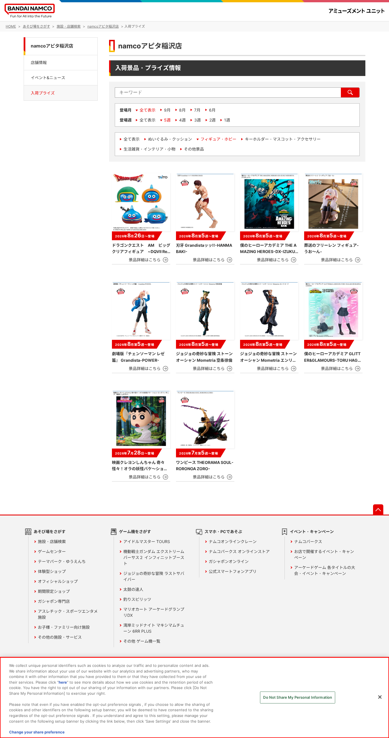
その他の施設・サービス (60, 637)
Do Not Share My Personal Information (297, 697)
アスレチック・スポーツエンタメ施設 (68, 614)
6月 (212, 110)
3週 (197, 120)
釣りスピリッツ (137, 599)
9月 (167, 110)
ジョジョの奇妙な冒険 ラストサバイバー (153, 576)
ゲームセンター (52, 551)
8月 (182, 110)
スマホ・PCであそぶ (223, 531)
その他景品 (194, 149)
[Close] (380, 697)
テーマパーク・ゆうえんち (62, 561)
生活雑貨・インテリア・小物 (149, 149)
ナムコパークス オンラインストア (239, 551)
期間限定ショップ (54, 591)
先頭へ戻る (378, 509)
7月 (197, 110)
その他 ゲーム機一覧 (141, 641)
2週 (212, 120)
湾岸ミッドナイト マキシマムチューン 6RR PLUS (153, 628)
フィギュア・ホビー (218, 139)
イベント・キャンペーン (312, 531)
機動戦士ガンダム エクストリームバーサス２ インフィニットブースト (153, 557)
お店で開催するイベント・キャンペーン (324, 554)
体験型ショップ (52, 571)
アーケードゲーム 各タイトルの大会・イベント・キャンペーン (324, 570)
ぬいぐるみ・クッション (170, 139)
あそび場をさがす (49, 531)
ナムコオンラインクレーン (233, 541)
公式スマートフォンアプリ (233, 571)
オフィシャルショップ (58, 581)
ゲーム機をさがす (135, 531)
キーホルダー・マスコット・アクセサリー (283, 139)
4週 (182, 120)
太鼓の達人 (133, 589)
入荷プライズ (43, 93)
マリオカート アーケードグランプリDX (153, 612)
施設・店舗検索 (52, 541)
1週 (227, 120)
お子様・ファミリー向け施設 (64, 627)
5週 (167, 120)
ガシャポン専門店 (54, 601)
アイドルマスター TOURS (146, 541)
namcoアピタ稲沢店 (52, 46)
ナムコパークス (308, 541)
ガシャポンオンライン (229, 561)
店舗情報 (39, 62)
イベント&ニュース (48, 77)
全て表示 (147, 110)
